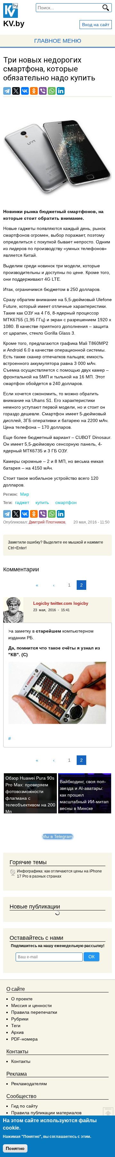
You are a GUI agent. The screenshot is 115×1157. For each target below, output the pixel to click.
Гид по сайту (24, 1106)
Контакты (20, 1061)
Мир (24, 494)
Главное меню (57, 41)
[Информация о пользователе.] (16, 610)
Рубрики (19, 1018)
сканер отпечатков (46, 356)
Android (15, 349)
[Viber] (43, 91)
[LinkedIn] (61, 91)
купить (42, 502)
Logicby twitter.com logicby (60, 603)
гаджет (22, 502)
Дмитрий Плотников (47, 522)
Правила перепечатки (34, 1012)
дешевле (30, 413)
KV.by (13, 23)
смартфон (66, 502)
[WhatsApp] (52, 91)
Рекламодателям (29, 1083)
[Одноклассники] (34, 91)
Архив (17, 1032)
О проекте (22, 998)
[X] (16, 91)
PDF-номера (24, 1039)
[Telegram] (7, 91)
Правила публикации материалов (46, 1112)
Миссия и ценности (31, 1005)
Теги (15, 1025)
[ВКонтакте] (25, 91)
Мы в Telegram (57, 836)
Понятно (15, 1148)
